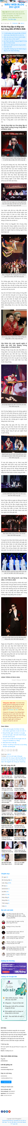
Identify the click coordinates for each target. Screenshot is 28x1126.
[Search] (26, 5)
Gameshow (5, 888)
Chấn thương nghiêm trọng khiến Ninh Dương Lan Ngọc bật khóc (15, 937)
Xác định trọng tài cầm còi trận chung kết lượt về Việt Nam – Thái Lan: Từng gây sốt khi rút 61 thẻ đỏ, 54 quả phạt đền (16, 915)
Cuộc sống (4, 883)
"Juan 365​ (15, 1124)
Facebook (11, 709)
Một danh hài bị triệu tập (9, 742)
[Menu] (2, 6)
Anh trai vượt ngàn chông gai (14, 756)
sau (18, 761)
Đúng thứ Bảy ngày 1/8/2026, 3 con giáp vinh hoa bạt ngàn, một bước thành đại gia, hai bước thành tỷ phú (14, 734)
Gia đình (4, 891)
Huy (12, 760)
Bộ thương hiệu (6, 880)
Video (3, 906)
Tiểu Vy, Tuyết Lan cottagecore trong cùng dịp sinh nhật (14, 942)
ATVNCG (3, 758)
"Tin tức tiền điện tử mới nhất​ (14, 1122)
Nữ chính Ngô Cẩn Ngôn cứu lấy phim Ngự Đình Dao (15, 922)
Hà (2, 760)
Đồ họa (4, 886)
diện (17, 758)
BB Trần (8, 758)
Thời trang (5, 903)
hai (10, 760)
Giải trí (22, 23)
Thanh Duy (22, 761)
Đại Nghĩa (21, 758)
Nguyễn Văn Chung (12, 761)
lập (23, 760)
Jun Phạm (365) (18, 760)
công (12, 758)
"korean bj (10, 1120)
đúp (25, 758)
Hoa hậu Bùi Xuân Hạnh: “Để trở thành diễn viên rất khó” (15, 932)
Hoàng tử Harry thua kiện (13, 926)
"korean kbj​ (5, 1120)
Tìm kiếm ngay (12, 19)
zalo (16, 709)
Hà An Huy (6, 760)
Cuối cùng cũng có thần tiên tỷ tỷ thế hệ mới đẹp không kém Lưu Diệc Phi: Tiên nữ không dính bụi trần (16, 948)
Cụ (14, 758)
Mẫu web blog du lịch (14, 5)
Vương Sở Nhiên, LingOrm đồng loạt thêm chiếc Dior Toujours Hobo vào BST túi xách (16, 955)
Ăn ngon (4, 877)
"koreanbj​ (15, 1120)
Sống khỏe (5, 900)
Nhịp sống (4, 897)
